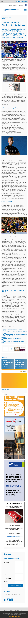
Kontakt (6, 610)
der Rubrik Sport (5, 389)
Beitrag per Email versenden (8, 599)
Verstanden (11, 616)
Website (6, 581)
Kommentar (7, 562)
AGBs (11, 610)
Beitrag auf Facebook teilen (5, 599)
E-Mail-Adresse (7, 578)
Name (5, 574)
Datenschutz (18, 610)
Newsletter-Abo (22, 1)
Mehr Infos (17, 616)
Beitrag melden (11, 599)
